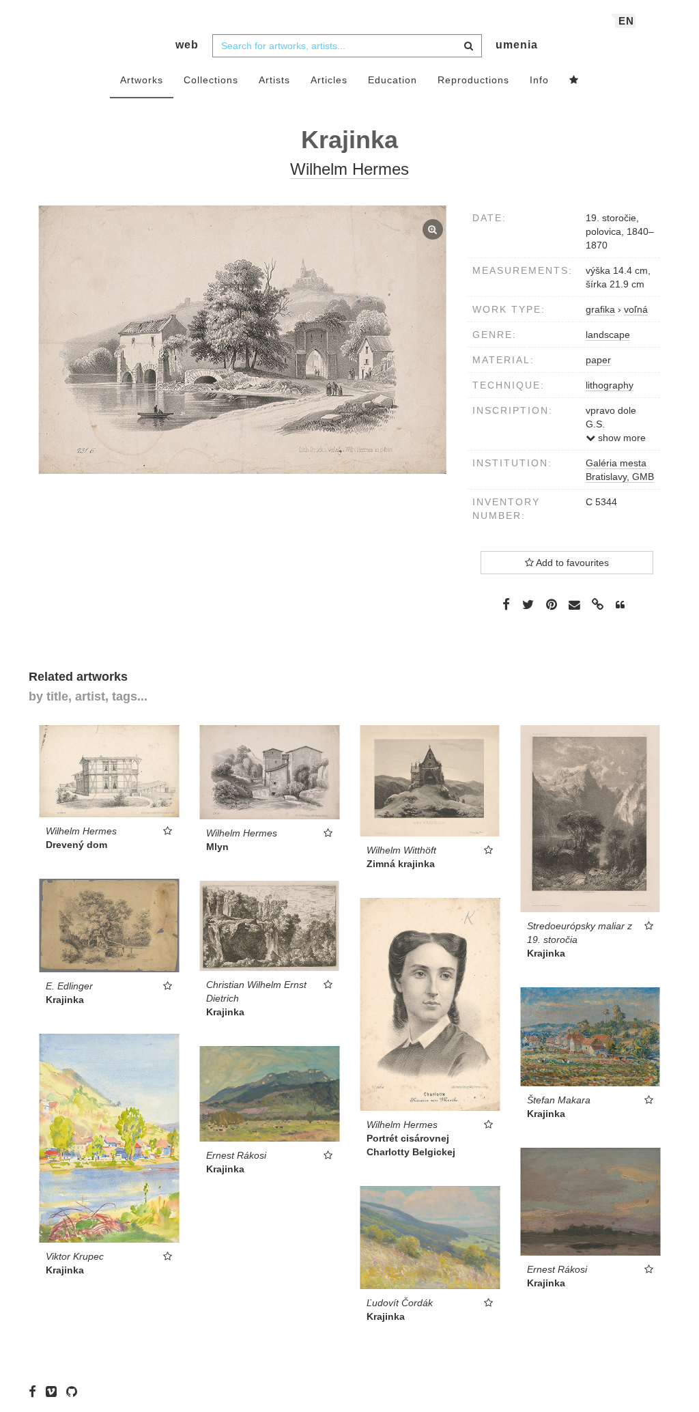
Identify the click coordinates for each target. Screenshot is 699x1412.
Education (392, 79)
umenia (517, 45)
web (187, 45)
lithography (609, 385)
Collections (211, 79)
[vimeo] (54, 1391)
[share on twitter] (528, 604)
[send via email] (575, 605)
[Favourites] (574, 80)
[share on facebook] (506, 604)
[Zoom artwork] (242, 339)
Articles (329, 79)
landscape (608, 334)
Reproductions (473, 79)
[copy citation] (620, 605)
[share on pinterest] (551, 604)
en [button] (626, 21)
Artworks (141, 79)
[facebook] (36, 1391)
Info (539, 79)
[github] (75, 1391)
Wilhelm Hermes (349, 169)
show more (620, 437)
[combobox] (347, 45)
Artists (274, 79)
